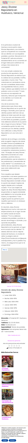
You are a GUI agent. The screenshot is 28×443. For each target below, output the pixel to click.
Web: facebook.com (14, 335)
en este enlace (5, 437)
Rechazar (12, 440)
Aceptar (5, 440)
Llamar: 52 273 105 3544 (14, 286)
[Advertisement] (14, 29)
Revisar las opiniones (14, 341)
